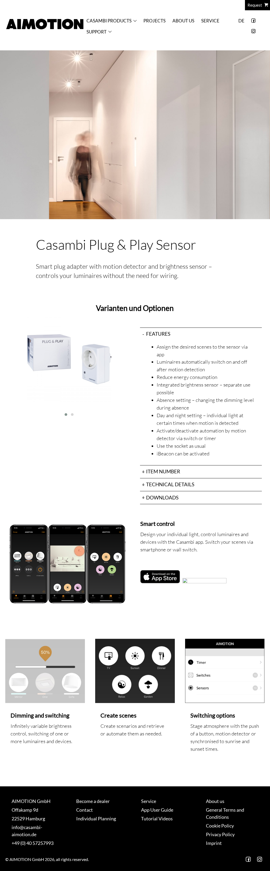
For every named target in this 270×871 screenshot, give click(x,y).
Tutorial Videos (157, 818)
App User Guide (157, 810)
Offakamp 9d (25, 810)
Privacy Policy (220, 834)
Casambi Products (109, 20)
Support (96, 32)
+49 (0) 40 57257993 (33, 843)
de (241, 20)
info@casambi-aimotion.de (27, 830)
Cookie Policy (220, 826)
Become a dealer (93, 801)
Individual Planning (96, 818)
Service (210, 20)
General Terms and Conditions (225, 813)
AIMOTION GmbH (31, 801)
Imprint (214, 843)
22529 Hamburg (28, 818)
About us (183, 20)
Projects (154, 20)
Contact (84, 810)
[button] (66, 414)
